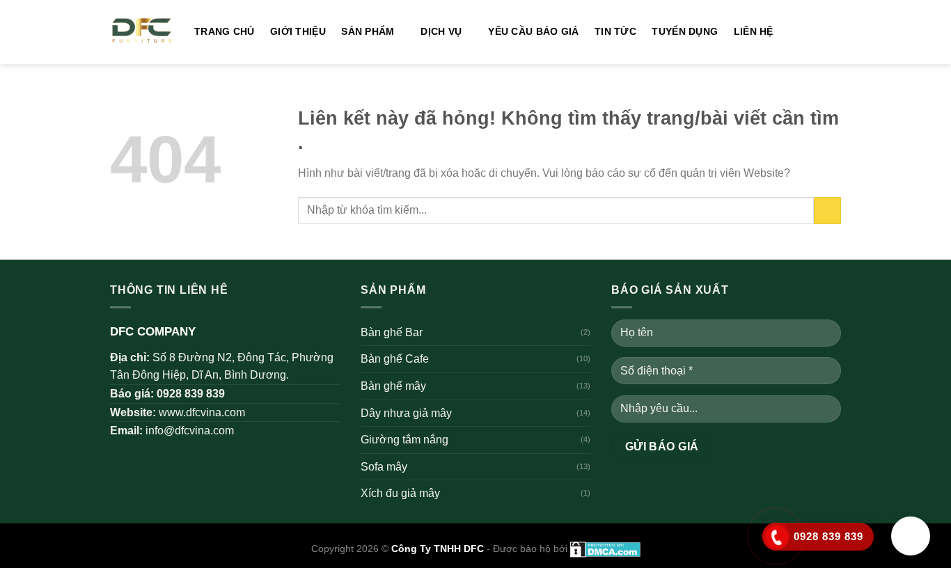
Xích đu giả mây (400, 493)
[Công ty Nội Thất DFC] (141, 32)
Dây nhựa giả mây (406, 413)
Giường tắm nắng (404, 439)
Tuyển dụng (685, 31)
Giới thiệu (298, 31)
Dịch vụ (441, 31)
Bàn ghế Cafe (395, 359)
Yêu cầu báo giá (533, 31)
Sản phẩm (367, 31)
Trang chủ (224, 31)
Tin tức (615, 31)
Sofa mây (384, 467)
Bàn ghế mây (393, 386)
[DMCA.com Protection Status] (603, 548)
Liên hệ (753, 31)
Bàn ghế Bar (392, 332)
